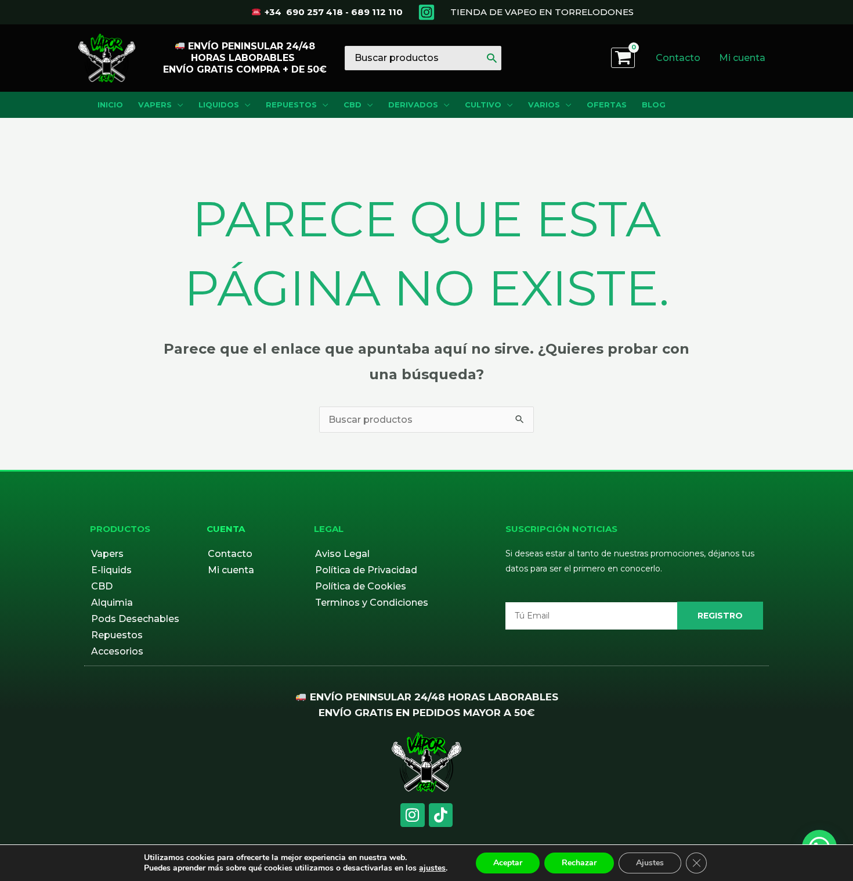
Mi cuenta (231, 570)
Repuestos (117, 635)
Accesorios (117, 651)
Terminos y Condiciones (371, 602)
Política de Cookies (360, 586)
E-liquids (111, 570)
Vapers (107, 553)
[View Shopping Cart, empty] (623, 58)
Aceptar (507, 862)
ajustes (432, 868)
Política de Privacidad (366, 570)
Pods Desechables (135, 618)
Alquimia (112, 602)
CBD (102, 586)
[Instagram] (426, 12)
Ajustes (650, 862)
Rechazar (579, 862)
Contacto (230, 553)
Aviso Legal (342, 553)
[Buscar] (492, 58)
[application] (177, 105)
